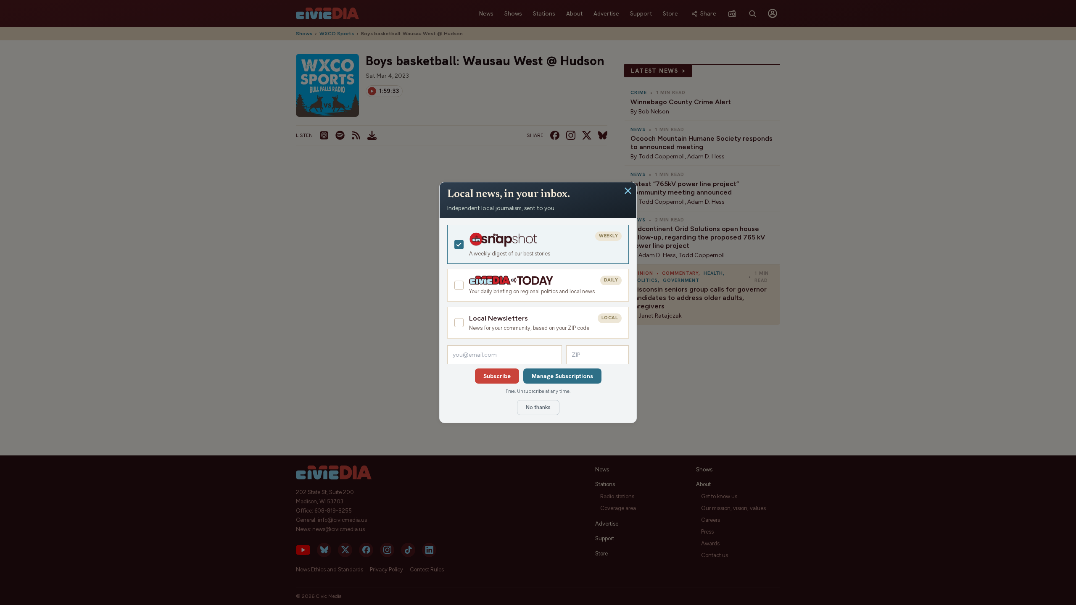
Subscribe (497, 376)
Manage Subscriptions (562, 376)
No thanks (538, 407)
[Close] (628, 190)
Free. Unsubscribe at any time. (538, 391)
